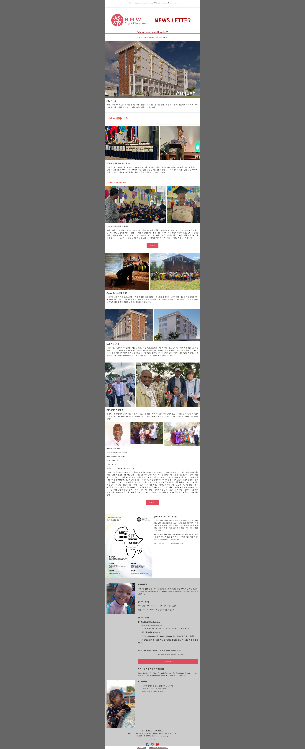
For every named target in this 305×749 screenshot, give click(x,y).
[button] (152, 245)
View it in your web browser (165, 3)
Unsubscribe (141, 748)
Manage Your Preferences (158, 748)
